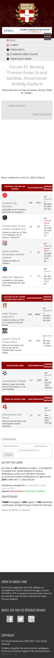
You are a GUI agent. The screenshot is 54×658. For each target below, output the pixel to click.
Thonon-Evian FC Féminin (20, 58)
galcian (48, 410)
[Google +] (31, 619)
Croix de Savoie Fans (47, 223)
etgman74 (47, 310)
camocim (48, 199)
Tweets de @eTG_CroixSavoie (15, 510)
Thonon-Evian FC (17, 49)
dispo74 (47, 271)
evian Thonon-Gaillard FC (10, 315)
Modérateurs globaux (35, 491)
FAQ (36, 114)
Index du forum (17, 105)
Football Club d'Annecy (9, 205)
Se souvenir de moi (28, 450)
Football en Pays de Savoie (15, 187)
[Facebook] (10, 619)
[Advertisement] (27, 148)
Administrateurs (17, 491)
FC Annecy (14, 45)
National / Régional (12, 277)
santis (49, 335)
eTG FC (12, 40)
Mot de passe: (41, 446)
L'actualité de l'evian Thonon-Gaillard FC (14, 298)
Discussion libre (15, 365)
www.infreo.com (9, 653)
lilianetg (47, 505)
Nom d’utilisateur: (11, 446)
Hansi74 (48, 375)
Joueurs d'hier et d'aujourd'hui (11, 340)
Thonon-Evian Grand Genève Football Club (14, 227)
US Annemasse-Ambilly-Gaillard (24, 54)
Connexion (46, 114)
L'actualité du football (14, 381)
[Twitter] (20, 619)
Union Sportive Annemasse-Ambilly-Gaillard (13, 254)
